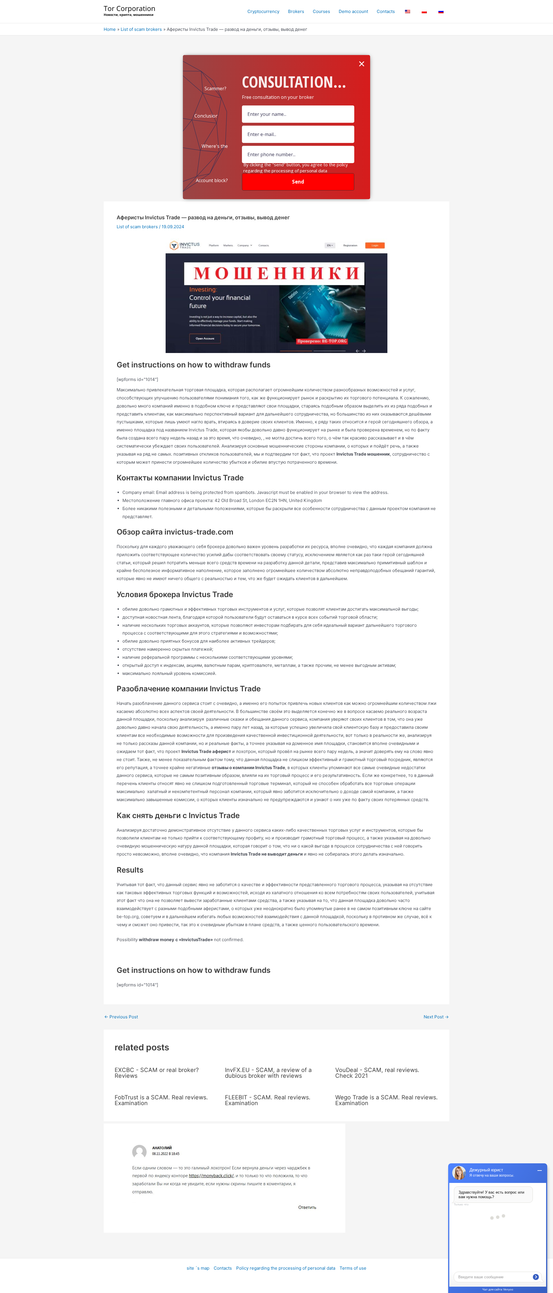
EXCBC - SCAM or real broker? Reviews (157, 1073)
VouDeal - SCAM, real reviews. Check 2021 (377, 1073)
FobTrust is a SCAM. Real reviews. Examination (161, 1100)
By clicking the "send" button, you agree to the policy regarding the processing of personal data (295, 167)
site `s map (198, 1268)
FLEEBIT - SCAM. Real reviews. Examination (267, 1100)
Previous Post (121, 1017)
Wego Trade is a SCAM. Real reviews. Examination (386, 1100)
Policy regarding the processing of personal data (285, 1268)
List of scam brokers (137, 226)
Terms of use (353, 1268)
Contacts (223, 1268)
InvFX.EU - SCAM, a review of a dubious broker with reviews (268, 1073)
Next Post (436, 1017)
